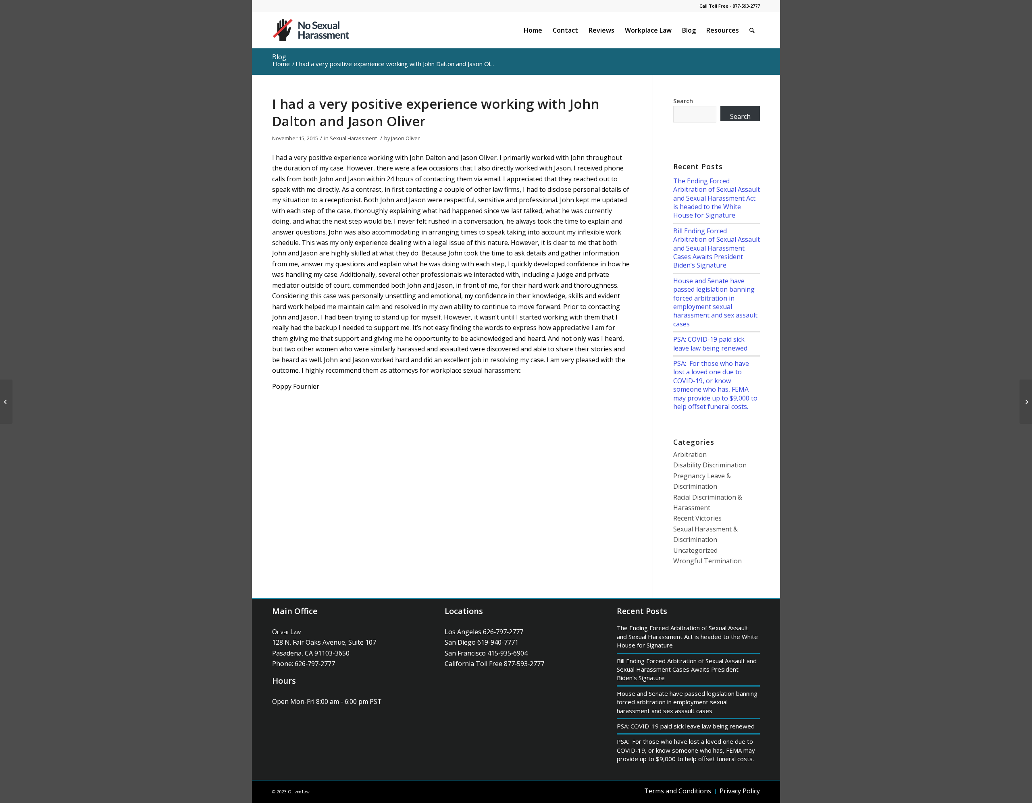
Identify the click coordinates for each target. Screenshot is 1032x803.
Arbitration (690, 454)
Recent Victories (697, 518)
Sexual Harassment (353, 138)
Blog (279, 56)
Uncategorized (695, 550)
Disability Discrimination (710, 465)
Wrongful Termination (707, 560)
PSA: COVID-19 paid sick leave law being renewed (710, 343)
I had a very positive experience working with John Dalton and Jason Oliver (435, 112)
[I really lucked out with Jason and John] (6, 402)
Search (683, 101)
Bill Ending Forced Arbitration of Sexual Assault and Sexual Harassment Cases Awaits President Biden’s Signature (716, 248)
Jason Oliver (405, 138)
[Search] (752, 30)
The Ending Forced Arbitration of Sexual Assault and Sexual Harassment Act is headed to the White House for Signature (716, 198)
